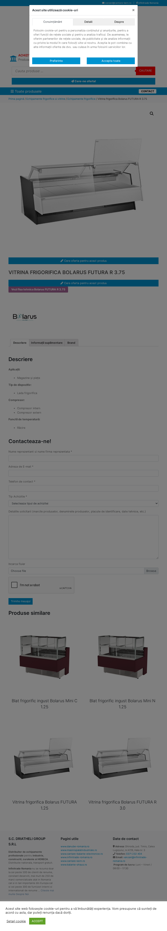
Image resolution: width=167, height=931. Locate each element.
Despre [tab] (119, 21)
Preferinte (56, 60)
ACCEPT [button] (37, 921)
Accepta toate (111, 60)
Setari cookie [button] (16, 921)
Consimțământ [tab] (52, 21)
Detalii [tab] (88, 21)
